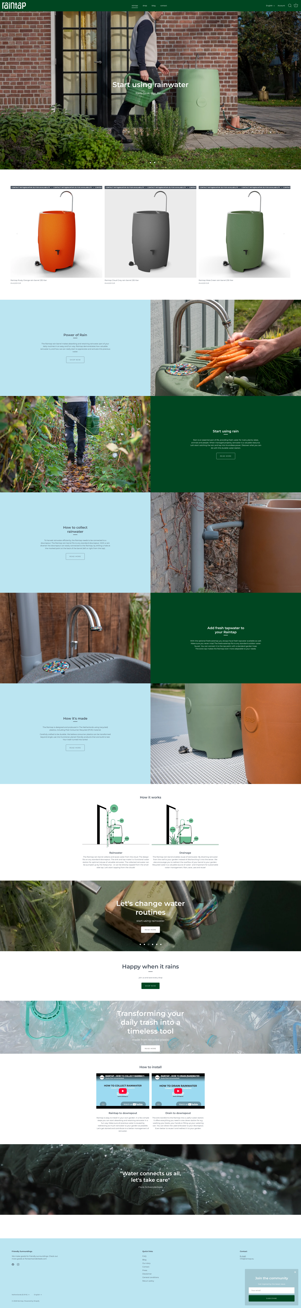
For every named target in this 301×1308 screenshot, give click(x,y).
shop (145, 5)
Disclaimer (147, 1274)
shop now (150, 986)
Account (281, 5)
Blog (144, 1260)
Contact (145, 1267)
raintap (135, 5)
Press (144, 1270)
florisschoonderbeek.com (36, 1259)
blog (154, 5)
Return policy (148, 1281)
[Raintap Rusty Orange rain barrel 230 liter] (56, 232)
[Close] (295, 1272)
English (269, 5)
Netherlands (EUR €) (20, 1295)
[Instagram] (18, 1264)
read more (225, 456)
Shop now (75, 360)
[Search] (289, 5)
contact (163, 5)
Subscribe (271, 1298)
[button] (146, 162)
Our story (146, 1263)
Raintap (20, 1301)
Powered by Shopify (31, 1301)
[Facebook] (13, 1264)
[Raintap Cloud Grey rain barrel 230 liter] (150, 232)
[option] (150, 84)
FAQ (144, 1256)
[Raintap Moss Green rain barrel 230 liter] (244, 232)
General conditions (150, 1277)
